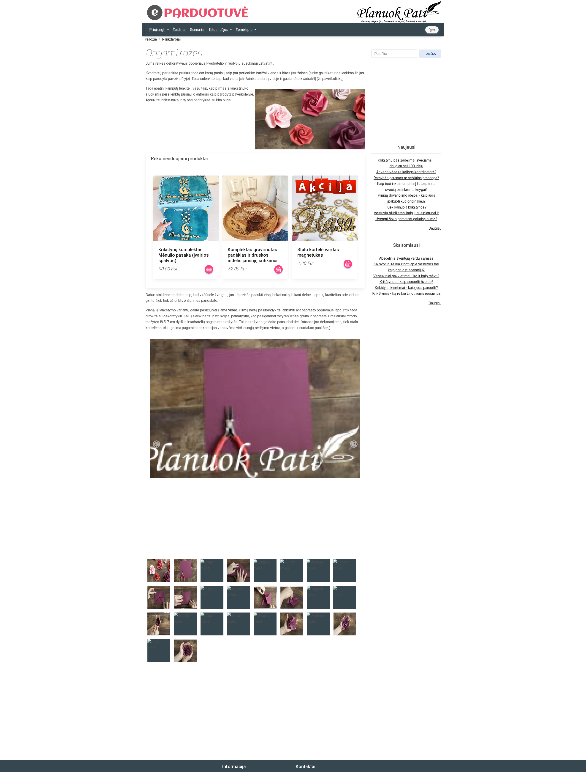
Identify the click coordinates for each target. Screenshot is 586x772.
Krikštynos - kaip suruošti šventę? (406, 282)
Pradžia (151, 39)
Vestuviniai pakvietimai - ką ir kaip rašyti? (406, 276)
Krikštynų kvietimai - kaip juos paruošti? (406, 288)
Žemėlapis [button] (244, 29)
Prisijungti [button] (157, 29)
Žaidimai (179, 29)
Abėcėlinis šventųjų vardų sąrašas (406, 258)
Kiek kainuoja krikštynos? (406, 207)
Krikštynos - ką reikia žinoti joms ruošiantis (406, 293)
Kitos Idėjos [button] (219, 29)
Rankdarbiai (171, 39)
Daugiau (435, 228)
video (232, 310)
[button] (432, 29)
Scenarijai (197, 29)
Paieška (430, 53)
